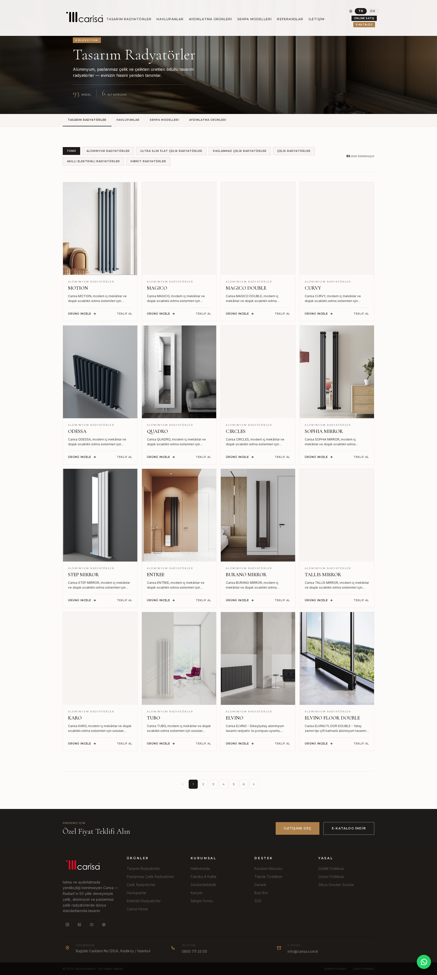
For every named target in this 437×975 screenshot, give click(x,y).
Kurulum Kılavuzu (268, 868)
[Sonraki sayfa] (253, 784)
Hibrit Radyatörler (148, 161)
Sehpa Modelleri (254, 19)
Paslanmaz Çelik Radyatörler (240, 151)
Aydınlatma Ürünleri (210, 19)
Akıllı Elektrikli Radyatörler (93, 161)
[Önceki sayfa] (183, 784)
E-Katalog (364, 24)
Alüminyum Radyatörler (108, 151)
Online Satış (364, 18)
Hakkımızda (200, 868)
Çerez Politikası (331, 876)
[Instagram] (67, 924)
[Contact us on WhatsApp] (424, 962)
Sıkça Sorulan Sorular (336, 885)
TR (360, 11)
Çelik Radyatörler (294, 151)
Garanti (260, 885)
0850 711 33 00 (194, 951)
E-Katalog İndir (349, 828)
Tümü (71, 151)
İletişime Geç (297, 828)
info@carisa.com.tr (303, 951)
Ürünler (138, 858)
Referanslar (290, 19)
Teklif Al (124, 313)
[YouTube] (91, 924)
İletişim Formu (202, 901)
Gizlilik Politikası (331, 868)
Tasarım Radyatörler (129, 19)
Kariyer (197, 893)
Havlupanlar (170, 19)
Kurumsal (203, 858)
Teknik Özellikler (268, 876)
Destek (263, 858)
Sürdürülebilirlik (203, 885)
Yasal (325, 858)
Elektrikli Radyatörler (144, 901)
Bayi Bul (261, 893)
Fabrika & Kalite (203, 876)
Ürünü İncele (79, 313)
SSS (257, 901)
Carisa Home (137, 909)
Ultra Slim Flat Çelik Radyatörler (171, 151)
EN (372, 11)
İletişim (317, 19)
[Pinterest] (103, 924)
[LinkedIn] (79, 924)
